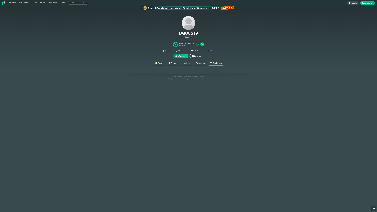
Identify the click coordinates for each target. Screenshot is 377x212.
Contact (204, 79)
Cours (42, 3)
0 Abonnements (183, 51)
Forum (34, 3)
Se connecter (368, 3)
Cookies (208, 79)
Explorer (53, 3)
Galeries (12, 3)
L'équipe (199, 79)
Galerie (160, 63)
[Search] (70, 2)
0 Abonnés (168, 51)
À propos (174, 63)
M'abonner (182, 56)
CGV (195, 79)
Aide (63, 3)
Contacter (197, 56)
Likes (188, 63)
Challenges (24, 3)
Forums (201, 63)
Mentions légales (186, 79)
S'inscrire (353, 3)
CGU (192, 79)
